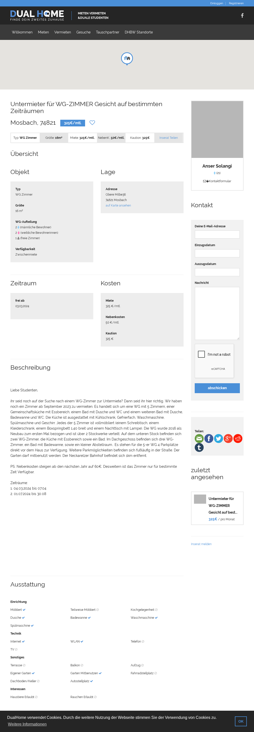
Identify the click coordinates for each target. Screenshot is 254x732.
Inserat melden (201, 544)
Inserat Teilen (168, 138)
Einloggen (216, 3)
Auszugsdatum (205, 264)
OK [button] (241, 721)
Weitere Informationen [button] (27, 724)
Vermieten (62, 32)
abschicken (217, 388)
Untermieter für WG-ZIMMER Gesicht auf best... (223, 505)
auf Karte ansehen (118, 205)
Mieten (43, 32)
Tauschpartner (107, 32)
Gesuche (83, 32)
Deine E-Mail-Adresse (210, 226)
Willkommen (22, 32)
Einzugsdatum (205, 245)
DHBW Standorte (139, 32)
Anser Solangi (217, 166)
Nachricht (202, 283)
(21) (218, 173)
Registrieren (236, 3)
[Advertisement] (97, 536)
